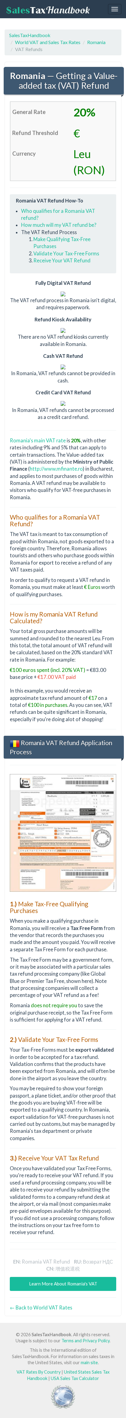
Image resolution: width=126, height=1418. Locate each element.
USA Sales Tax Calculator (75, 1378)
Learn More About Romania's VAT (63, 1283)
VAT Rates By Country (39, 1372)
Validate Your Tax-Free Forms (66, 253)
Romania (96, 42)
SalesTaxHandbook (29, 35)
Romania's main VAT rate (38, 440)
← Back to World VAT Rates (41, 1307)
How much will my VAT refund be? (58, 225)
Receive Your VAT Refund (62, 260)
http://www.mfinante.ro (56, 469)
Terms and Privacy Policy (85, 1340)
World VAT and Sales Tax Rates (47, 42)
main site (89, 1362)
